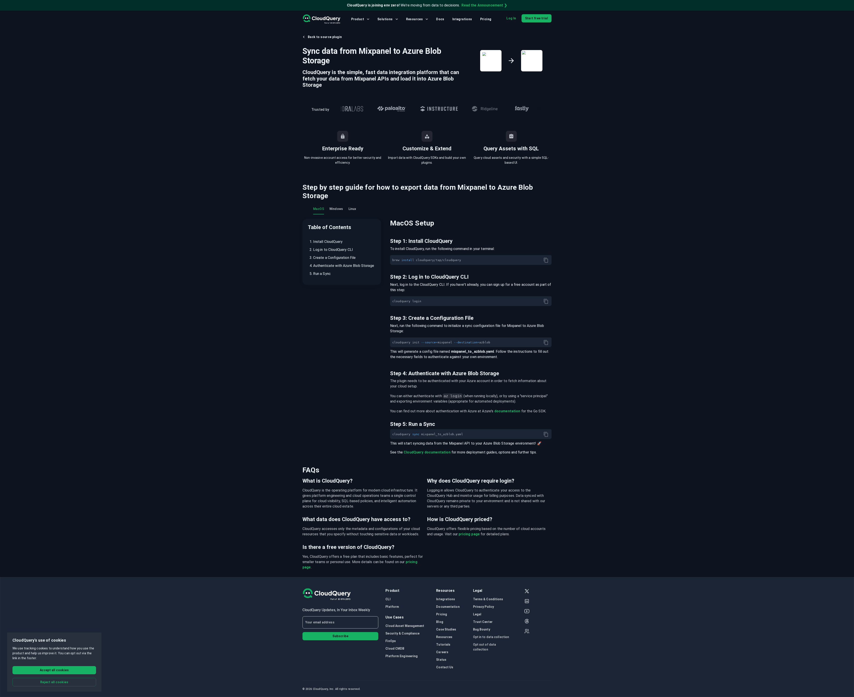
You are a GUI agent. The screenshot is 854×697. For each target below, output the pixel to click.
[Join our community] (527, 631)
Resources (414, 19)
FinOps (390, 641)
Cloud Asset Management (404, 626)
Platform (392, 606)
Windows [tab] (336, 209)
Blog (439, 622)
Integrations (462, 19)
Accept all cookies (54, 670)
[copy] (546, 260)
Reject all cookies (54, 682)
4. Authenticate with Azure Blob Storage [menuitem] (342, 266)
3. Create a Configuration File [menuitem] (333, 258)
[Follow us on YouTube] (527, 611)
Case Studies (446, 629)
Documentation (447, 606)
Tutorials (443, 644)
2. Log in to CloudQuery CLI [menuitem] (331, 250)
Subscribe (340, 636)
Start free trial (536, 18)
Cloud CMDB (394, 648)
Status (441, 659)
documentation (507, 411)
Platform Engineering (401, 656)
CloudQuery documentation (427, 452)
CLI (387, 599)
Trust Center (483, 622)
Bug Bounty (481, 629)
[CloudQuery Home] (321, 19)
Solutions (385, 19)
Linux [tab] (352, 209)
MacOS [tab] (318, 209)
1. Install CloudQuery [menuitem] (326, 242)
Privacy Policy (483, 606)
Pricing (485, 19)
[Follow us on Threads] (527, 621)
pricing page (469, 534)
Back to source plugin (325, 37)
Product (357, 19)
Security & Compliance (402, 633)
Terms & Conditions (488, 599)
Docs (440, 19)
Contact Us (444, 667)
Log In (511, 18)
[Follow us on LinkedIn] (527, 601)
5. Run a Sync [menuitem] (320, 274)
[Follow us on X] (527, 591)
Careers (442, 652)
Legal (477, 614)
